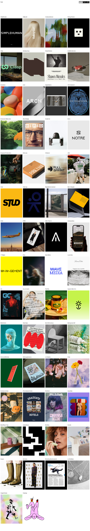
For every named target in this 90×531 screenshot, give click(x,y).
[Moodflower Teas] (11, 441)
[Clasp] (11, 66)
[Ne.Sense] (34, 475)
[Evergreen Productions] (11, 169)
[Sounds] (78, 441)
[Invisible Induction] (78, 66)
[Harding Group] (34, 66)
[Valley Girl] (34, 33)
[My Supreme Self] (78, 339)
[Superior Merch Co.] (78, 305)
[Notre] (78, 135)
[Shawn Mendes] (56, 66)
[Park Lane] (34, 169)
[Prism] (78, 373)
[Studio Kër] (56, 135)
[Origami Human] (11, 509)
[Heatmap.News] (78, 237)
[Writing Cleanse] (78, 33)
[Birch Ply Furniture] (56, 339)
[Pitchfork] (56, 407)
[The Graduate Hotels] (34, 407)
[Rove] (34, 271)
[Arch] (34, 100)
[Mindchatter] (11, 339)
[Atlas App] (34, 203)
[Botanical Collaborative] (11, 135)
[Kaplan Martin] (56, 100)
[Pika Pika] (56, 305)
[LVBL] (78, 169)
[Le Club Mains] (78, 475)
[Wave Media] (56, 271)
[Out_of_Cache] (34, 305)
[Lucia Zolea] (78, 271)
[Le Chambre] (56, 373)
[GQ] (11, 305)
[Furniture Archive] (11, 407)
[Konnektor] (11, 100)
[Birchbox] (56, 441)
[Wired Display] (34, 135)
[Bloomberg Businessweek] (56, 475)
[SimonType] (34, 339)
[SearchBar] (78, 407)
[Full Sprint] (56, 169)
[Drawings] (34, 509)
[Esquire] (11, 475)
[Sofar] (11, 237)
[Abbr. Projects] (56, 237)
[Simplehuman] (11, 33)
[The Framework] (78, 100)
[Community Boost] (56, 33)
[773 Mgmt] (11, 271)
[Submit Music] (34, 441)
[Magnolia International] (56, 203)
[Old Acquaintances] (34, 373)
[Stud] (11, 203)
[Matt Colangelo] (78, 203)
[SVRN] (34, 237)
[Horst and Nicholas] (11, 373)
